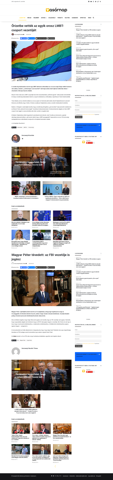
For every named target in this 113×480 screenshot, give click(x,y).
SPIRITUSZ (83, 17)
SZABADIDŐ (75, 17)
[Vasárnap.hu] (56, 10)
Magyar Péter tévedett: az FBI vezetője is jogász (30, 162)
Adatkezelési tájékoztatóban (88, 114)
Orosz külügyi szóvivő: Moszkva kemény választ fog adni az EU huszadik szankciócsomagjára (40, 224)
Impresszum (65, 476)
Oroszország (31, 127)
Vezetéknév (77, 105)
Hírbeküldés (72, 476)
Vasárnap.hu (33, 476)
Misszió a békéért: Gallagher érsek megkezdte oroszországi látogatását (20, 224)
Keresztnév (77, 109)
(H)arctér (17, 156)
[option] (41, 162)
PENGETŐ (60, 17)
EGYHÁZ (43, 17)
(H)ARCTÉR (22, 17)
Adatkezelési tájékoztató (81, 476)
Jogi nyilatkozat (91, 476)
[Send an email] (23, 34)
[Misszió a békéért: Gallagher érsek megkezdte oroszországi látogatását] (21, 216)
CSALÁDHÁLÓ (51, 17)
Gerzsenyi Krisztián (18, 34)
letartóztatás (19, 127)
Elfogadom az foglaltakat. (87, 114)
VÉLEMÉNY (36, 17)
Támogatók (98, 476)
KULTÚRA (67, 17)
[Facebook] (22, 139)
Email (76, 100)
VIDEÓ (89, 17)
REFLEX (29, 17)
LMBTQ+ (25, 127)
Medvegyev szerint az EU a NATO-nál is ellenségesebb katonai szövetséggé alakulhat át (61, 224)
